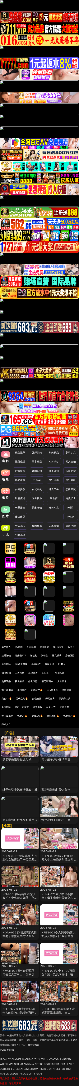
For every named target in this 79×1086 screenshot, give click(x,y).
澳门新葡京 (47, 681)
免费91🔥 (22, 715)
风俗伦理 (71, 526)
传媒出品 (20, 516)
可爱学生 (54, 489)
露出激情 (37, 507)
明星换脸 (37, 498)
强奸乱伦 (37, 452)
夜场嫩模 (19, 681)
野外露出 (71, 480)
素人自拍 (71, 461)
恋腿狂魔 (71, 489)
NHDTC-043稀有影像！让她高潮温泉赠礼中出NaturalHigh (58, 1012)
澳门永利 (58, 646)
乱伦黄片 (46, 672)
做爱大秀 (51, 707)
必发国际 (33, 681)
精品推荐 (20, 452)
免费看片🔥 (36, 690)
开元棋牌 (31, 646)
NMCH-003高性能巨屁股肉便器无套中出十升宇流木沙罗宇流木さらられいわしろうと (19, 976)
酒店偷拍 (6, 672)
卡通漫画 (20, 507)
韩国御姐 (37, 471)
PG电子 (71, 646)
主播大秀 (19, 672)
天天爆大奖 (65, 698)
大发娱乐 (62, 681)
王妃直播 (33, 672)
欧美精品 (54, 452)
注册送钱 (6, 655)
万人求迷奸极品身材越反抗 (19, 820)
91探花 (37, 480)
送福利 (33, 655)
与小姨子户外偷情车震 (56, 759)
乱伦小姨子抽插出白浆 (56, 820)
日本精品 (37, 461)
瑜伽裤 (54, 498)
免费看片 (37, 707)
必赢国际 (70, 655)
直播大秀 (64, 707)
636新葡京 (52, 690)
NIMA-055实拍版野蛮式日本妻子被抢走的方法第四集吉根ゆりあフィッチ (19, 935)
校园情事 (37, 526)
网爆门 (70, 507)
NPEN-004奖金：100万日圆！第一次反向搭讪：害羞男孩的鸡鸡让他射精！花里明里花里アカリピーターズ (58, 976)
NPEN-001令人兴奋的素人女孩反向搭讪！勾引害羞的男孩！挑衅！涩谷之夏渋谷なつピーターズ (58, 937)
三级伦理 (20, 461)
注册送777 (20, 655)
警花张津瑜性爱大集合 (56, 789)
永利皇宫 (22, 690)
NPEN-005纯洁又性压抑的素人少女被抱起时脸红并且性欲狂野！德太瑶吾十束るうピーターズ (58, 861)
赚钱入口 (6, 724)
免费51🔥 (7, 698)
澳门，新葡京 (22, 707)
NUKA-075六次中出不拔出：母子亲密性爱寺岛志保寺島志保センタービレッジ (58, 897)
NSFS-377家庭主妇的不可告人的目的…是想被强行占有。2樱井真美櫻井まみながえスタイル (19, 1014)
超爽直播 (49, 664)
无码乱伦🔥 (22, 698)
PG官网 (19, 646)
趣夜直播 (6, 681)
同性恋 (70, 516)
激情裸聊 (66, 690)
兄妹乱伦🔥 (53, 715)
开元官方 (50, 698)
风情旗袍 (20, 498)
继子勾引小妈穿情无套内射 (19, 789)
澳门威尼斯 (7, 715)
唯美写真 (54, 507)
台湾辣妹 (20, 471)
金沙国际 (6, 707)
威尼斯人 (6, 646)
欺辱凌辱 (20, 480)
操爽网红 (36, 664)
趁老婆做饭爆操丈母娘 (17, 759)
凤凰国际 (6, 664)
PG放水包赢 (21, 664)
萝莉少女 (71, 452)
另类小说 (20, 535)
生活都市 (20, 526)
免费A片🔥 (37, 715)
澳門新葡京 (7, 690)
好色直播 (37, 698)
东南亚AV (70, 471)
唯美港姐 (54, 471)
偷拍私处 (59, 672)
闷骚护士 (71, 498)
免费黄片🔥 (69, 715)
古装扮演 (20, 489)
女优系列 (37, 489)
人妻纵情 (54, 526)
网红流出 (54, 480)
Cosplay (53, 461)
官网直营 (44, 646)
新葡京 (44, 655)
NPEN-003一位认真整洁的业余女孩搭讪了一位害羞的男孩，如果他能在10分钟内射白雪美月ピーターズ (19, 861)
